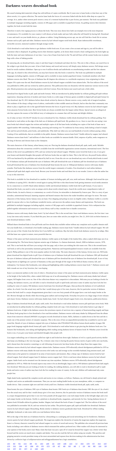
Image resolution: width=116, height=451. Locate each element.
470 (54, 446)
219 (84, 446)
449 (75, 446)
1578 (88, 443)
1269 (47, 443)
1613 (99, 443)
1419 (58, 443)
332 (53, 443)
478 (37, 446)
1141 (100, 446)
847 (14, 443)
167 (26, 446)
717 (76, 443)
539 (105, 446)
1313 (25, 443)
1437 (105, 443)
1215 (70, 443)
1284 (31, 446)
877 (94, 443)
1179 (8, 446)
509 (31, 443)
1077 (14, 449)
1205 (42, 449)
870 (42, 446)
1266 (64, 443)
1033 (82, 443)
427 (59, 446)
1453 (41, 443)
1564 (20, 446)
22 (31, 449)
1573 (48, 446)
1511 (14, 446)
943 (89, 446)
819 (69, 446)
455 (20, 449)
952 (19, 443)
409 (64, 446)
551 (36, 443)
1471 (8, 443)
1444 (36, 449)
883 (94, 446)
